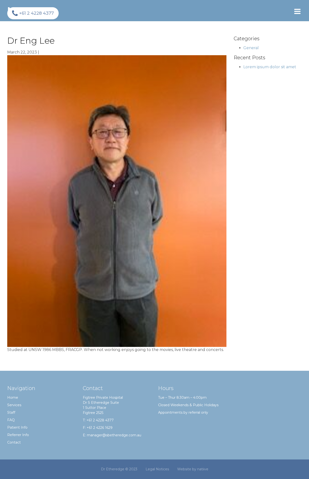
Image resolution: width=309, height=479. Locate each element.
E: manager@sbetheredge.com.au (112, 435)
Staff (11, 412)
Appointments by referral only (183, 412)
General (251, 48)
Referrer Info (18, 435)
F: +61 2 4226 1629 (97, 427)
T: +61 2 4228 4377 (98, 420)
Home (12, 397)
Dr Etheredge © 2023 (119, 469)
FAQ (11, 420)
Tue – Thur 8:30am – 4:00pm (182, 397)
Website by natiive (192, 469)
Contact (14, 442)
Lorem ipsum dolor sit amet (269, 67)
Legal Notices (157, 469)
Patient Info (17, 427)
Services (14, 405)
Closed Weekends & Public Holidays (188, 405)
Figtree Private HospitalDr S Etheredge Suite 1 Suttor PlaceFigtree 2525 (103, 405)
